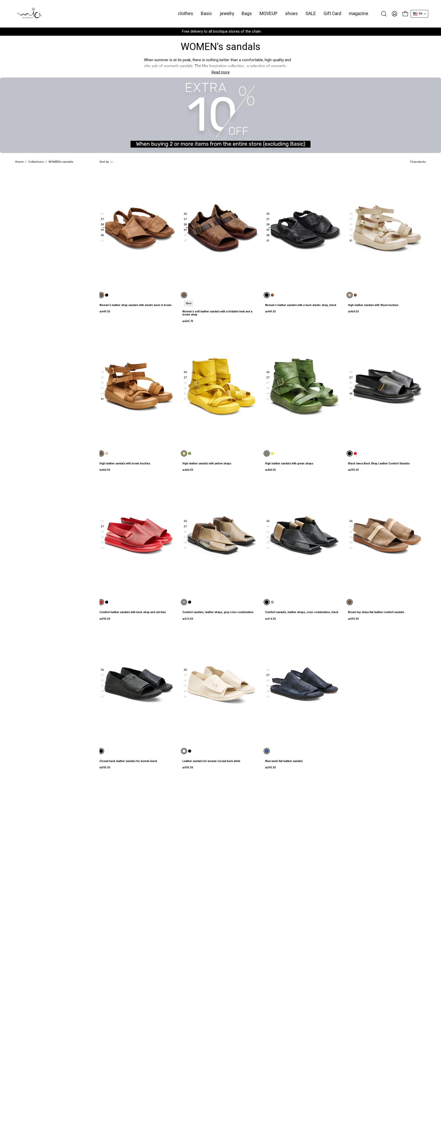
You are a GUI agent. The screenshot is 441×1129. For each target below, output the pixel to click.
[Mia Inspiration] (29, 14)
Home (19, 162)
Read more (221, 72)
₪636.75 (187, 321)
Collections (36, 162)
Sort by (104, 162)
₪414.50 (187, 619)
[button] (206, 14)
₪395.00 (353, 470)
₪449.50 (105, 311)
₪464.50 (353, 311)
